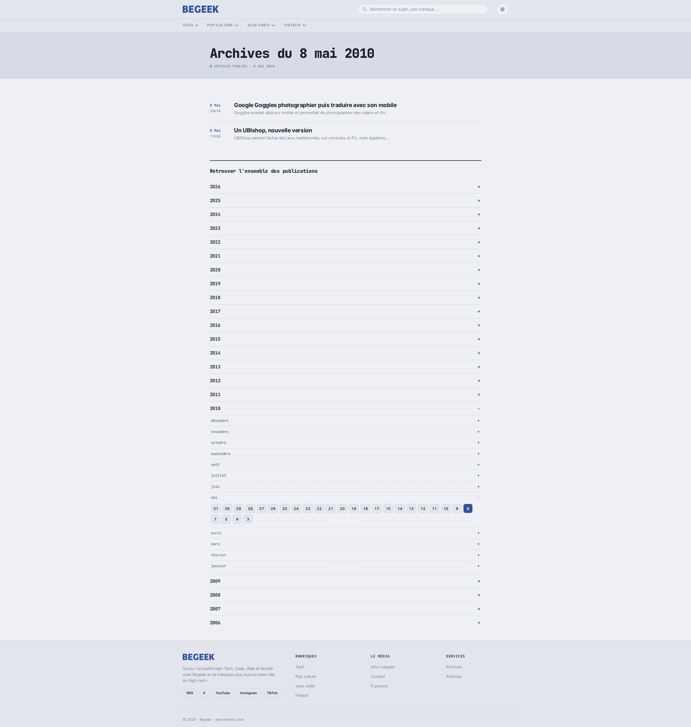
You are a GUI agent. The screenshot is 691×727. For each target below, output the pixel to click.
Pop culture (220, 25)
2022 (215, 242)
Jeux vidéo (258, 25)
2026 (215, 187)
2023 (215, 228)
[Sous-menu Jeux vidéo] (273, 25)
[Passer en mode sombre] (503, 9)
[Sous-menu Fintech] (304, 25)
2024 (215, 214)
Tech (188, 25)
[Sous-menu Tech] (196, 25)
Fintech (292, 25)
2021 (215, 256)
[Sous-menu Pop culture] (236, 25)
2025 (215, 200)
